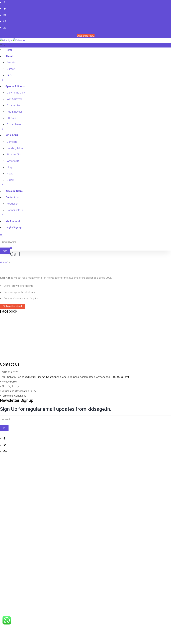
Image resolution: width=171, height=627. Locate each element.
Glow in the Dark (16, 92)
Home (9, 49)
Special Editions (15, 86)
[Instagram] (5, 21)
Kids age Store (14, 190)
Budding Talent (15, 148)
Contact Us (12, 197)
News (10, 173)
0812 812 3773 (10, 372)
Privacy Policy (9, 381)
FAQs (10, 75)
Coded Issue (14, 124)
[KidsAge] (12, 40)
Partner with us (15, 210)
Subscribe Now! (86, 35)
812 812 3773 (163, 40)
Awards (11, 62)
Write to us (13, 160)
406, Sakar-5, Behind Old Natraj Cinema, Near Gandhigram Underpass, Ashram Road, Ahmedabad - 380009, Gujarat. (66, 376)
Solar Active (13, 105)
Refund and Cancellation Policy (19, 391)
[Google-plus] (5, 451)
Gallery (10, 179)
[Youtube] (5, 27)
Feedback (12, 203)
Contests (12, 141)
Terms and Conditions (14, 395)
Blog (9, 167)
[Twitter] (5, 8)
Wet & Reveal (14, 99)
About (9, 56)
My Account (13, 221)
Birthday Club (14, 154)
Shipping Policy (10, 386)
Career (11, 68)
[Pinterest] (5, 15)
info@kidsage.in (147, 40)
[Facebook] (4, 2)
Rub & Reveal (14, 111)
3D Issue (12, 118)
